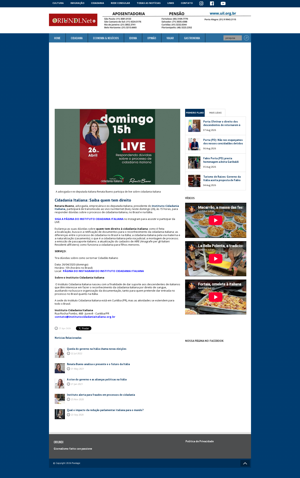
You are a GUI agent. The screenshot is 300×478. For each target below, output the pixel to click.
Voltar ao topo (245, 463)
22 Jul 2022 (76, 353)
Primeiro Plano (195, 112)
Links (170, 2)
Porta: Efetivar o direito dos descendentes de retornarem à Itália (221, 125)
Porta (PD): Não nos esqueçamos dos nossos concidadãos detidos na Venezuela (223, 143)
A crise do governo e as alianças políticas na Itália (97, 379)
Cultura (58, 2)
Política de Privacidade (200, 441)
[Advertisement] (150, 75)
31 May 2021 (77, 368)
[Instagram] (201, 3)
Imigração (77, 2)
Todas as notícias (149, 2)
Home (57, 38)
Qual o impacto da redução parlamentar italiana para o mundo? (105, 410)
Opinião (151, 38)
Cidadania (97, 2)
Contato (187, 2)
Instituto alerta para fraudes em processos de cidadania (101, 395)
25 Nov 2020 (77, 399)
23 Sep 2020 (77, 414)
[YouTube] (223, 3)
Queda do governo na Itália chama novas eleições (96, 349)
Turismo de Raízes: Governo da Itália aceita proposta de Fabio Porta (222, 180)
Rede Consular (120, 2)
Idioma (133, 38)
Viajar (170, 38)
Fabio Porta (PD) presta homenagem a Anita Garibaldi (221, 160)
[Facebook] (212, 3)
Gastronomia (192, 38)
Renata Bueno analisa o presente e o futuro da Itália (98, 364)
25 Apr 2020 (65, 328)
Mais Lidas (215, 112)
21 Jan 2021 (77, 384)
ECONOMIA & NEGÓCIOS (106, 38)
